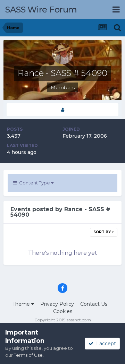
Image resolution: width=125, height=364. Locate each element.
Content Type (34, 182)
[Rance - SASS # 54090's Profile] (62, 109)
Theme (21, 304)
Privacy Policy (57, 304)
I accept (104, 343)
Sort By (102, 232)
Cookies (62, 311)
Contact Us (93, 304)
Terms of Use (28, 355)
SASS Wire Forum (41, 10)
